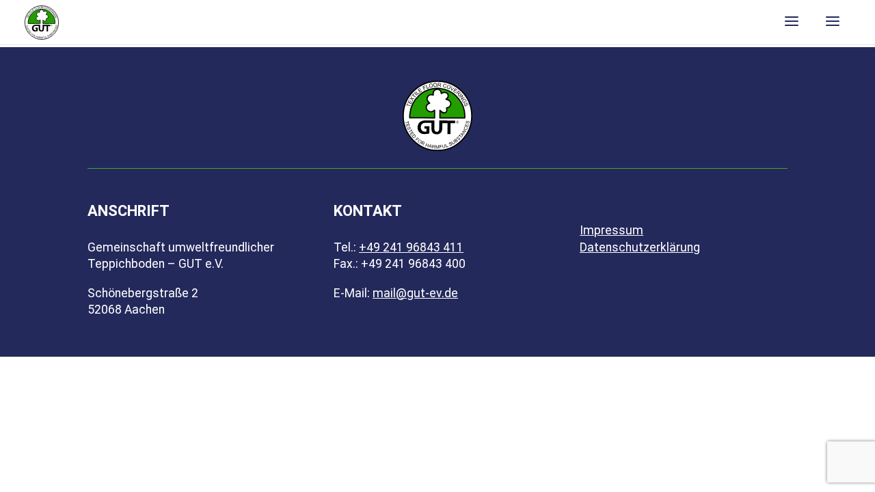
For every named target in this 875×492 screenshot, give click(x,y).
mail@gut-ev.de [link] (415, 293)
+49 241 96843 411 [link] (411, 247)
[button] (812, 22)
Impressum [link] (611, 230)
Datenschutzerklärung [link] (640, 247)
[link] (42, 21)
